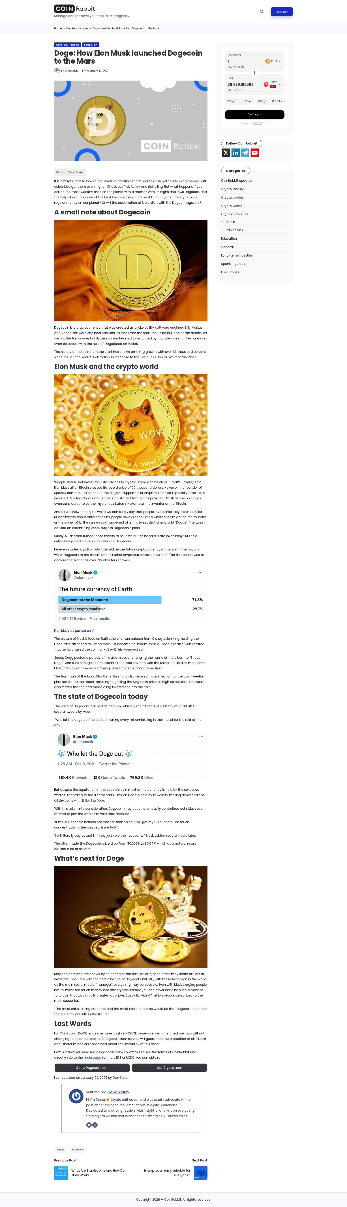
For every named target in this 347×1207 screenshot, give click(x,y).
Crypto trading (232, 197)
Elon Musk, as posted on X (74, 631)
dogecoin (77, 1149)
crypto (61, 1149)
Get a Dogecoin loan (92, 1068)
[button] (282, 11)
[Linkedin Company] (236, 153)
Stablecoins (234, 230)
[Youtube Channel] (255, 153)
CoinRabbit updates (236, 181)
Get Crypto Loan (169, 1068)
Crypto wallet (231, 206)
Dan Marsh (121, 1077)
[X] (226, 153)
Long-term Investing (237, 255)
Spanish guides (233, 264)
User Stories (230, 272)
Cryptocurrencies (67, 45)
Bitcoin (230, 222)
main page (92, 1057)
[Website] (95, 1125)
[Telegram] (245, 153)
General (227, 247)
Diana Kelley (118, 1092)
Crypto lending (232, 189)
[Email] (89, 1125)
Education (90, 45)
